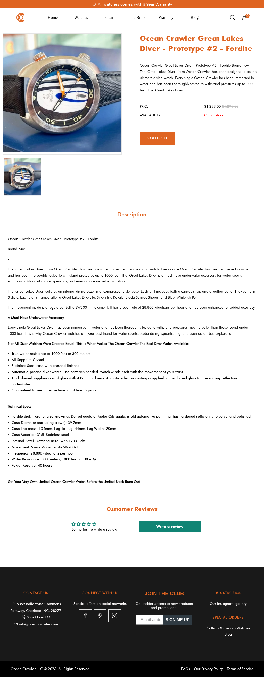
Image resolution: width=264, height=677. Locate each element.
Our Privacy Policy (208, 669)
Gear (109, 17)
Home (53, 17)
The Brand (137, 17)
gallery (241, 604)
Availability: (150, 115)
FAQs (185, 669)
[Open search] (232, 17)
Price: (145, 106)
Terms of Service (240, 669)
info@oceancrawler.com (38, 624)
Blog (195, 17)
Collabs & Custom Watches (228, 628)
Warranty (166, 17)
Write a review (169, 526)
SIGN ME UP (178, 620)
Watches (81, 17)
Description (131, 214)
